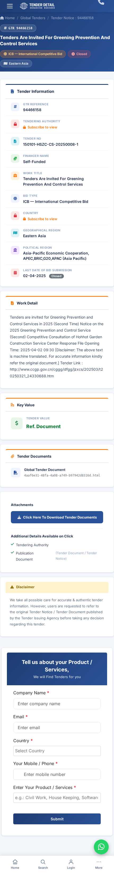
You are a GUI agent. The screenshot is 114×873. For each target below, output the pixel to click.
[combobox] (57, 751)
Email (20, 716)
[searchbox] (57, 750)
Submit (57, 819)
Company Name (31, 692)
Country (23, 740)
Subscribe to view (42, 127)
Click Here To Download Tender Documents (60, 517)
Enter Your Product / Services (44, 787)
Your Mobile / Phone (35, 763)
